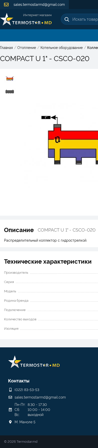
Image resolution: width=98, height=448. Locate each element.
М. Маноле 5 (25, 422)
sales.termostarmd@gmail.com (39, 5)
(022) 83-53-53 (27, 390)
